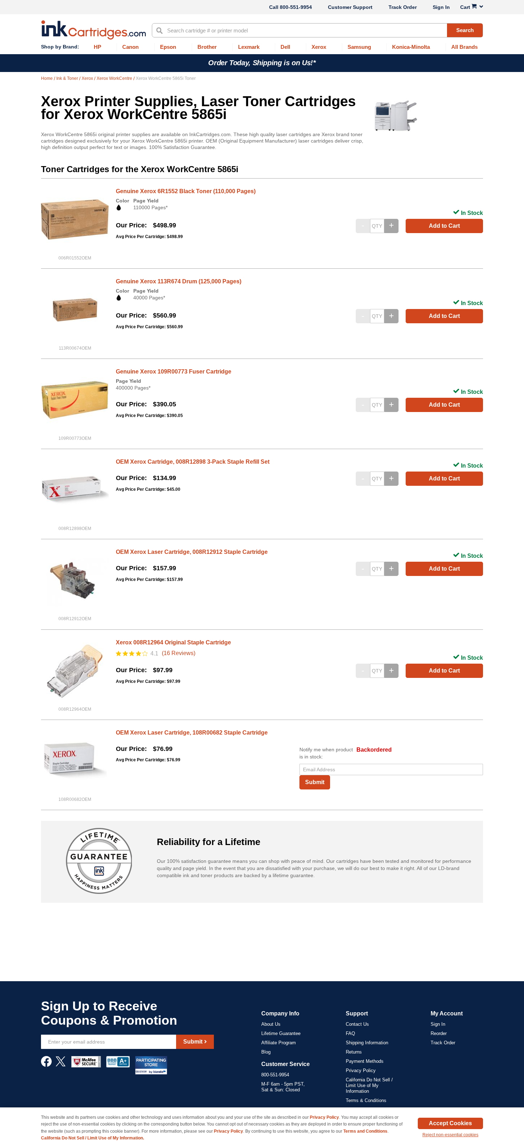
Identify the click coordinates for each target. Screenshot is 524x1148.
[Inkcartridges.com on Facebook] (46, 1065)
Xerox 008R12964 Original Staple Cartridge (173, 642)
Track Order (403, 7)
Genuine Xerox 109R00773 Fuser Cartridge (173, 372)
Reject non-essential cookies (450, 1134)
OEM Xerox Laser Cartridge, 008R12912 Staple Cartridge (192, 552)
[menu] (262, 47)
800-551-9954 (296, 7)
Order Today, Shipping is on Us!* (261, 63)
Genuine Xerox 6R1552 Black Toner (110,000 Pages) (186, 191)
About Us (271, 1024)
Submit (314, 782)
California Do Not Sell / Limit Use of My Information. (92, 1138)
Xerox (88, 78)
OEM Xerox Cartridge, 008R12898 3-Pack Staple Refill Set (192, 462)
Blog (266, 1052)
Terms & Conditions (366, 1100)
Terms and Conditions (365, 1131)
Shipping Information (367, 1042)
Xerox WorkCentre (115, 78)
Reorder (439, 1033)
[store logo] (93, 30)
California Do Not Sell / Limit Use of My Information (369, 1085)
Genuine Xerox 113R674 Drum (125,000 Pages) (178, 281)
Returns (354, 1052)
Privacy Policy (361, 1070)
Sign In (441, 7)
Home (47, 78)
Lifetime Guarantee (280, 1033)
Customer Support (350, 7)
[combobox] (317, 30)
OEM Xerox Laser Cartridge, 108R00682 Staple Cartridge (192, 733)
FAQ (350, 1033)
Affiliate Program (278, 1042)
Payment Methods (365, 1061)
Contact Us (357, 1024)
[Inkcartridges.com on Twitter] (60, 1065)
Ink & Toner (67, 78)
